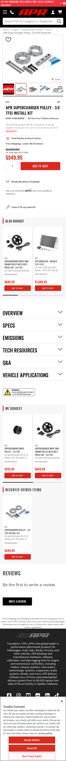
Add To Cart (40, 166)
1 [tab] (18, 482)
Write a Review (17, 601)
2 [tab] (48, 482)
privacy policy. (45, 733)
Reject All (32, 748)
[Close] (62, 701)
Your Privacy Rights (32, 756)
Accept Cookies (32, 740)
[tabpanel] (17, 259)
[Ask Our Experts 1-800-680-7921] (12, 12)
